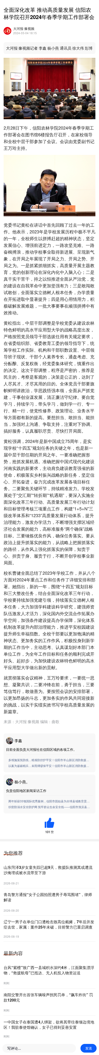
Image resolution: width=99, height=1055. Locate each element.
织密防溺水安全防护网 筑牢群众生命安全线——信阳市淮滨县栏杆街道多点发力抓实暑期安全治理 (49, 807)
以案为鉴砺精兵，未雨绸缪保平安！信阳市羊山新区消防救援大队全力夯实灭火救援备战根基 (49, 766)
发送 (88, 1048)
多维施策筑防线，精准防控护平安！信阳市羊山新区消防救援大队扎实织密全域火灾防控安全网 (49, 760)
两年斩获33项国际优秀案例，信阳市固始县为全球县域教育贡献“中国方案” (49, 801)
